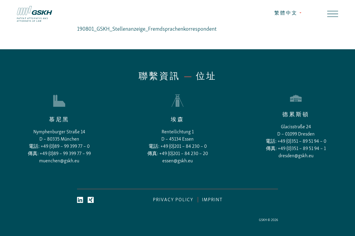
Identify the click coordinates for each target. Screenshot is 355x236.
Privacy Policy (173, 200)
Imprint (212, 200)
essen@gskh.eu (177, 161)
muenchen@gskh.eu (59, 161)
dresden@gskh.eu (295, 156)
